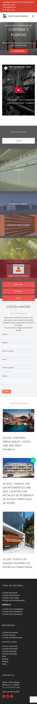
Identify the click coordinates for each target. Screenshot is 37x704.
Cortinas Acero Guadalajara (12, 609)
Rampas (5, 659)
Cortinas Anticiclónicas (10, 595)
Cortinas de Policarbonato (12, 637)
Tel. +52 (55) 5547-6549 (11, 687)
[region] (18, 38)
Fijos (4, 656)
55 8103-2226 (9, 10)
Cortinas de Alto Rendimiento (13, 600)
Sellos (4, 664)
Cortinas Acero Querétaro (12, 611)
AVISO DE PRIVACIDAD (11, 692)
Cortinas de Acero (9, 635)
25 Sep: (17, 563)
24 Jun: (17, 443)
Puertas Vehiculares (10, 646)
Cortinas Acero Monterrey (12, 614)
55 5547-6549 (9, 5)
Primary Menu (33, 16)
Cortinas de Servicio (9, 593)
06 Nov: (18, 493)
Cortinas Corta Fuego (10, 598)
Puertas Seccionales (9, 649)
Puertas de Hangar (9, 651)
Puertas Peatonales (9, 654)
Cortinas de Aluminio (10, 632)
